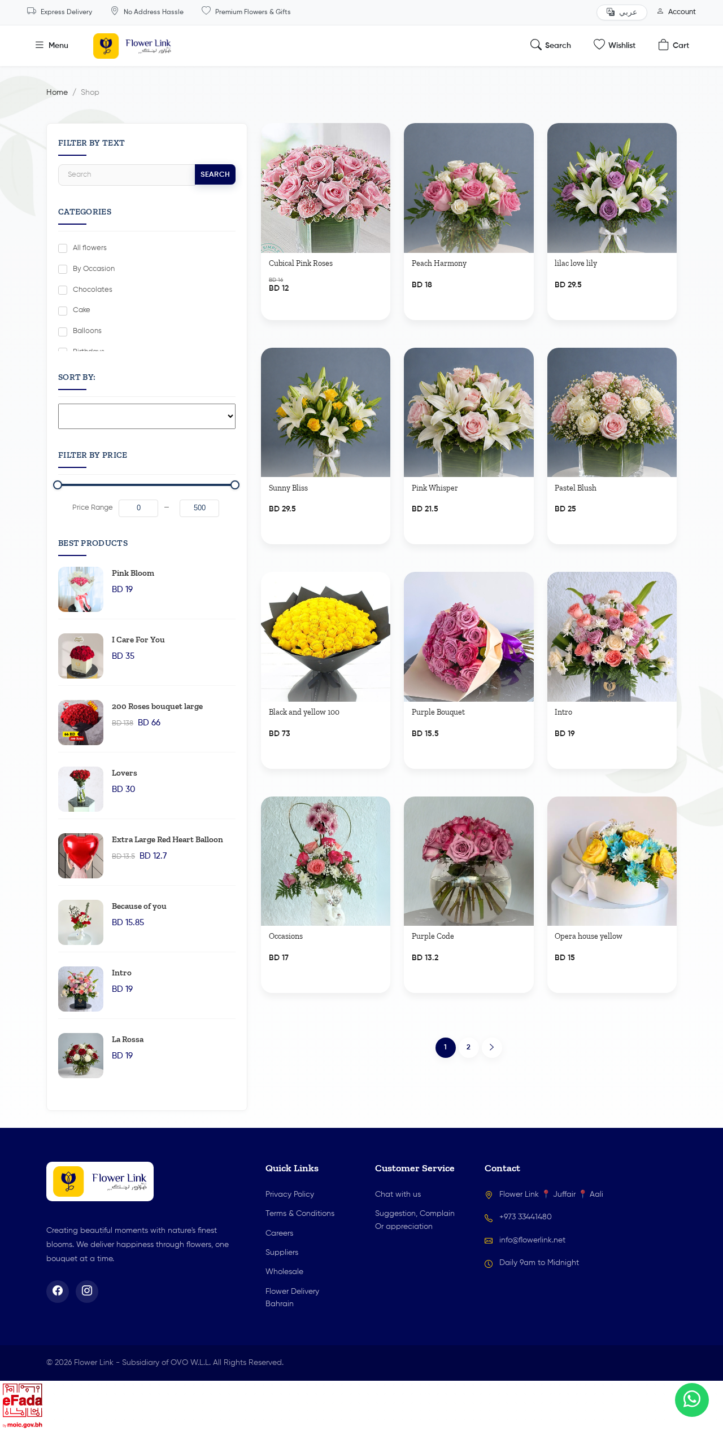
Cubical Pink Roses (301, 263)
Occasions (286, 936)
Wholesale (284, 1272)
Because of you (139, 906)
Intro (122, 973)
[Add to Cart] (374, 291)
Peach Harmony (439, 263)
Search (215, 174)
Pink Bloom (133, 573)
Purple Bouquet (438, 712)
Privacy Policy (289, 1194)
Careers (279, 1233)
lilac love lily (576, 263)
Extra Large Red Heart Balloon (167, 839)
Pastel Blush (575, 488)
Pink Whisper (435, 488)
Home (57, 93)
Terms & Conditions (299, 1214)
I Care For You (138, 639)
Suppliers (281, 1253)
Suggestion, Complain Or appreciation (415, 1220)
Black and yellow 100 (304, 712)
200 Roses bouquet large (157, 706)
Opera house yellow (588, 936)
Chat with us (398, 1194)
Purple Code (433, 936)
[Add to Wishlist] (376, 142)
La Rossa (127, 1039)
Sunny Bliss (288, 488)
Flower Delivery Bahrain (292, 1298)
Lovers (124, 773)
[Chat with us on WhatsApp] (692, 1400)
